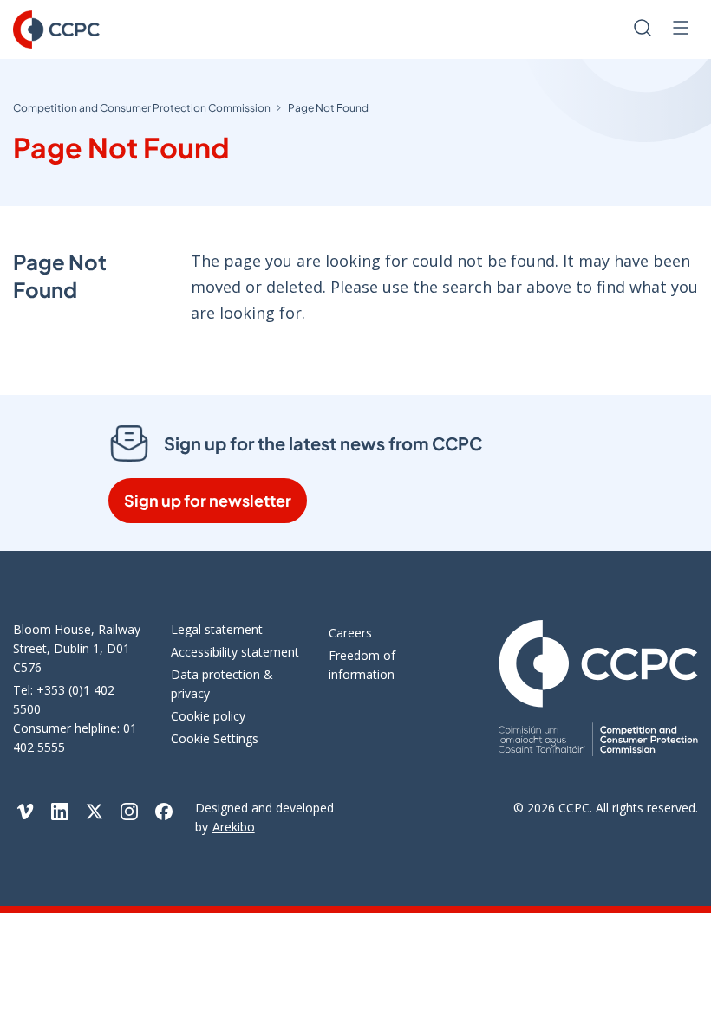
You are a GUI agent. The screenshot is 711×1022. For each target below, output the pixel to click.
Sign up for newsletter (207, 500)
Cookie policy (208, 716)
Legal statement (217, 629)
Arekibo (233, 826)
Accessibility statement (235, 652)
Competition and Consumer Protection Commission (142, 107)
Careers (350, 632)
